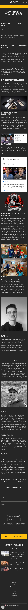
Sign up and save (13, 601)
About (14, 577)
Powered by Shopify (14, 608)
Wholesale (14, 595)
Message (4, 504)
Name (3, 490)
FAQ (14, 580)
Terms (14, 591)
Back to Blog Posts (15, 536)
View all (14, 548)
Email (3, 497)
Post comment (14, 519)
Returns (14, 593)
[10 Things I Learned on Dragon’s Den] (5, 563)
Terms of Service (21, 524)
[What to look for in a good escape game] (5, 569)
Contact (14, 582)
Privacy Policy (11, 524)
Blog (14, 584)
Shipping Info (14, 598)
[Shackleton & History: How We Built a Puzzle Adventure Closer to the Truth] (5, 553)
